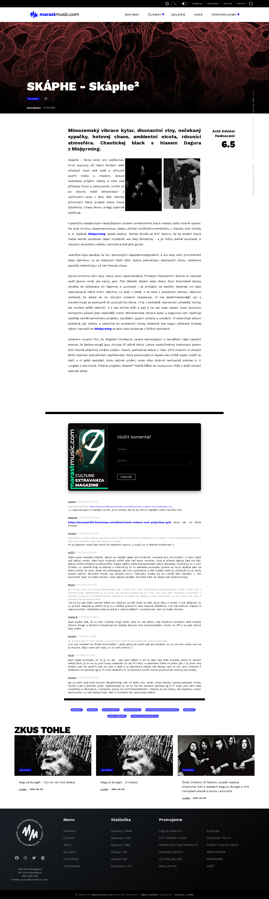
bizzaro (179, 894)
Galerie (178, 14)
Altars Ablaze (170, 859)
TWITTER (227, 4)
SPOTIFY (241, 4)
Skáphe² (76, 710)
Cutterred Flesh (173, 838)
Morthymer (216, 852)
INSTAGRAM (212, 4)
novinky (69, 831)
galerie (69, 852)
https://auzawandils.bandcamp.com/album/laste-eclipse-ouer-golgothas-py (130, 506)
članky (69, 838)
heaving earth (171, 852)
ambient (189, 710)
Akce (198, 14)
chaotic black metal (144, 716)
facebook (71, 859)
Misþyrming (96, 234)
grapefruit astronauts (178, 845)
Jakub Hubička (149, 894)
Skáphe (92, 710)
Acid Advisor (34, 107)
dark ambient (117, 716)
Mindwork (215, 859)
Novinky (132, 14)
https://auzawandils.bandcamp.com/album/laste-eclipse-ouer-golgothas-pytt (119, 522)
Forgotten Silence (222, 845)
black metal (110, 710)
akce (67, 845)
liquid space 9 (170, 831)
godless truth (219, 838)
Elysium (213, 831)
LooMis (189, 894)
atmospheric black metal (162, 710)
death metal (132, 710)
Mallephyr (168, 866)
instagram (72, 866)
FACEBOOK (197, 4)
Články (154, 14)
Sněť (210, 866)
